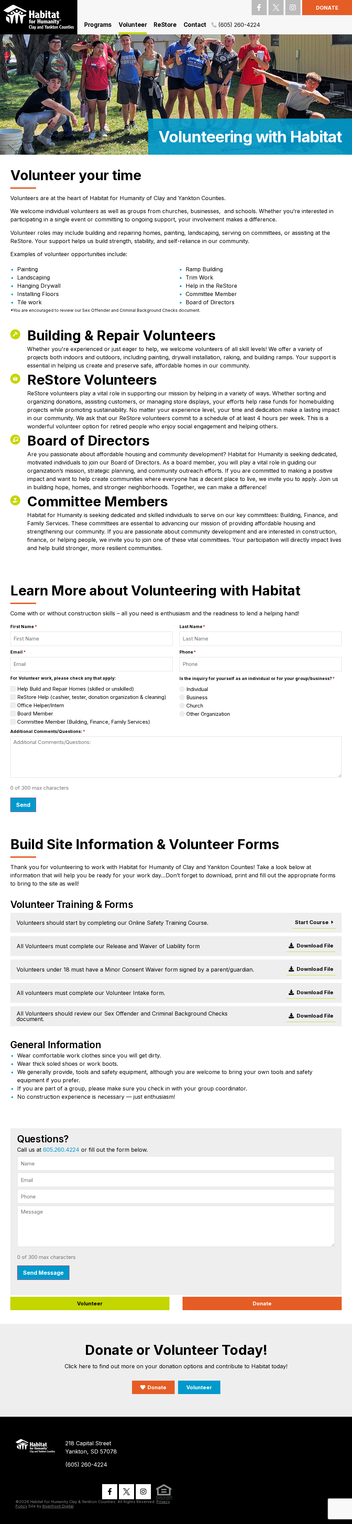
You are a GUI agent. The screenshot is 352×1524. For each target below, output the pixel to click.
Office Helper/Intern (40, 705)
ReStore (165, 24)
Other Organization (208, 713)
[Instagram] (292, 7)
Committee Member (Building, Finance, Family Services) (83, 721)
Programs (98, 24)
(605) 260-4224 (239, 24)
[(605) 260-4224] (214, 25)
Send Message (43, 1272)
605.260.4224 (61, 1149)
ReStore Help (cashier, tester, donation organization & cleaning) (91, 697)
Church (194, 705)
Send (23, 804)
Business (197, 697)
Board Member (35, 713)
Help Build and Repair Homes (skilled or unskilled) (75, 688)
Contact (195, 24)
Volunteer (133, 24)
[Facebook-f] (259, 7)
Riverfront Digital (58, 1506)
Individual (197, 689)
